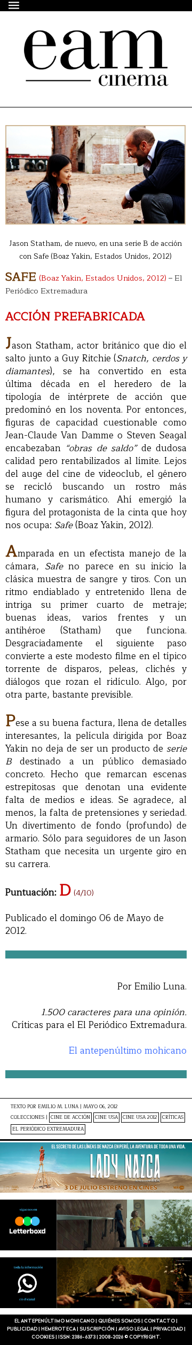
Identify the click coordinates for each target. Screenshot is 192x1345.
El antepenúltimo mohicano (84, 49)
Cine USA (106, 1118)
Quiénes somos (119, 1321)
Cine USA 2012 (140, 1118)
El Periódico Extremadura (48, 1129)
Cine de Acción (70, 1118)
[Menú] (14, 5)
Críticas (172, 1118)
